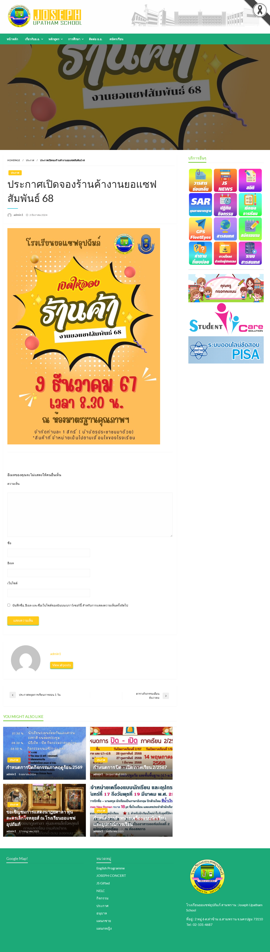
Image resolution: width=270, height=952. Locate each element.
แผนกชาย (103, 921)
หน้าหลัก (12, 39)
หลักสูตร (54, 39)
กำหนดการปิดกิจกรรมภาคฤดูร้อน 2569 (44, 767)
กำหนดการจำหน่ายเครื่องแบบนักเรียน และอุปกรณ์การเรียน (129, 821)
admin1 (19, 215)
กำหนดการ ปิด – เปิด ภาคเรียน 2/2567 (130, 767)
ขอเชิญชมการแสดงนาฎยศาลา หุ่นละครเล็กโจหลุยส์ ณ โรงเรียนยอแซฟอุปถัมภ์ (41, 818)
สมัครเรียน (116, 39)
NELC (100, 891)
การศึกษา (74, 39)
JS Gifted (103, 883)
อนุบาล (101, 913)
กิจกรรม (102, 898)
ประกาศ (30, 160)
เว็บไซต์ (12, 583)
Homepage (13, 160)
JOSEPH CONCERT (111, 875)
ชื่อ (9, 543)
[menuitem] (12, 39)
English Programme (110, 868)
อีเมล (10, 563)
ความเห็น (13, 483)
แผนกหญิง (104, 928)
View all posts (61, 665)
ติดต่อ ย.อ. (95, 39)
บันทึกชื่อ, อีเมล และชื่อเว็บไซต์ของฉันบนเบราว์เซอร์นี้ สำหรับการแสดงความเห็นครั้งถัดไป (70, 605)
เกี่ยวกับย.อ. (32, 39)
